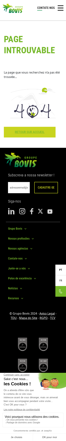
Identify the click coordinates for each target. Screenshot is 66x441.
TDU (14, 318)
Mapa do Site (28, 318)
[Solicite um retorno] (60, 291)
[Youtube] (49, 211)
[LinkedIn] (11, 211)
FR (60, 280)
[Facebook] (31, 211)
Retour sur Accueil (30, 132)
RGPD (44, 318)
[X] (40, 211)
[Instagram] (22, 211)
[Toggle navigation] (60, 8)
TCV (52, 318)
